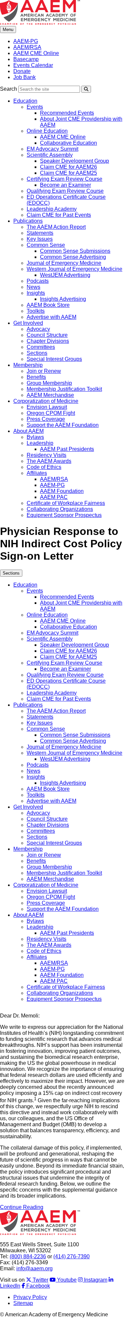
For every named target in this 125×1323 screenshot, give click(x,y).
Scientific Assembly (50, 155)
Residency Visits (46, 455)
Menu (8, 29)
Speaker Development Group (74, 161)
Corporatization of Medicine (45, 401)
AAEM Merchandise (50, 395)
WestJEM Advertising (65, 275)
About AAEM (28, 431)
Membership (28, 365)
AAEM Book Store (48, 305)
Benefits (36, 377)
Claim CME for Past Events (59, 215)
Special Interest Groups (54, 359)
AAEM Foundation (62, 491)
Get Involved (28, 323)
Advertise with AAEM (51, 317)
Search (8, 89)
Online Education (47, 131)
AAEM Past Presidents (67, 449)
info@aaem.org (34, 1268)
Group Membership (49, 383)
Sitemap (23, 1303)
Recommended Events (67, 113)
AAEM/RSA (27, 47)
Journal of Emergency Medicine (64, 263)
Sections (37, 353)
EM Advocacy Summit (52, 149)
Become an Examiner (65, 185)
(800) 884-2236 (28, 1256)
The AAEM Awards (49, 461)
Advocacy (38, 329)
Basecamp (26, 59)
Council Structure (47, 335)
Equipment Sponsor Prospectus (64, 515)
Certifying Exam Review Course (64, 179)
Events (35, 107)
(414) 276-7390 (71, 1256)
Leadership (40, 443)
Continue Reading (21, 1207)
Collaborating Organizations (60, 509)
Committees (41, 347)
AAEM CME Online (36, 53)
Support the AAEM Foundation (63, 425)
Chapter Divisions (48, 341)
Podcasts (38, 281)
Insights (36, 293)
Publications (28, 221)
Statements (40, 233)
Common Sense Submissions (75, 251)
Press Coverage (46, 419)
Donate (22, 71)
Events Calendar (33, 65)
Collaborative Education (68, 143)
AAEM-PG (25, 41)
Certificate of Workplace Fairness (66, 503)
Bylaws (35, 437)
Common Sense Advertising (73, 257)
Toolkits (36, 311)
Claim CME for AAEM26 (68, 167)
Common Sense (46, 245)
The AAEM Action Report (56, 227)
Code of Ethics (44, 467)
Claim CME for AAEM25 (68, 173)
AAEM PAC (54, 497)
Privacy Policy (30, 1297)
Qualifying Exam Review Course (65, 191)
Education (25, 101)
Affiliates (37, 473)
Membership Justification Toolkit (64, 389)
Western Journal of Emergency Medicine (74, 269)
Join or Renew (44, 371)
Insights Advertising (63, 299)
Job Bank (24, 77)
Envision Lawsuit (47, 407)
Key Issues (40, 239)
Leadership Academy (52, 209)
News (33, 287)
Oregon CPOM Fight (51, 413)
